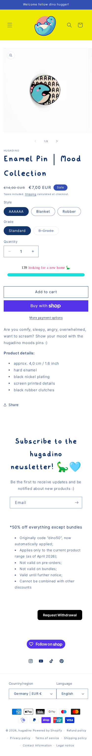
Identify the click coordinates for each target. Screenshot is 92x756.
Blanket (43, 211)
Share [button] (14, 405)
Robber (69, 211)
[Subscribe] (76, 502)
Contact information (37, 745)
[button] (9, 25)
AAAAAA (16, 211)
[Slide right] (57, 141)
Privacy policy (20, 738)
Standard (17, 230)
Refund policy (76, 730)
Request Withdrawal (60, 615)
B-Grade (49, 231)
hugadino (25, 730)
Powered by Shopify (47, 730)
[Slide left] (35, 141)
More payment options (46, 317)
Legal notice (65, 745)
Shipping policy (75, 738)
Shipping (30, 194)
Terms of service (47, 738)
